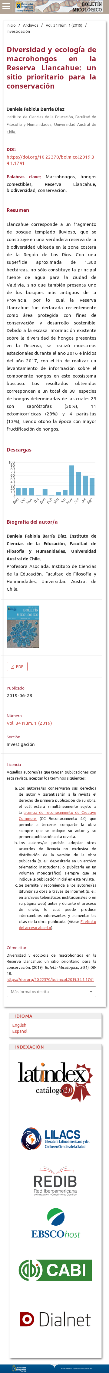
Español (20, 1031)
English (19, 1025)
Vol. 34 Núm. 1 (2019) (64, 25)
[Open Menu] (6, 6)
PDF (19, 666)
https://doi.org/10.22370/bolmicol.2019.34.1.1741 (50, 979)
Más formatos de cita (30, 991)
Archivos (30, 25)
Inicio (11, 25)
